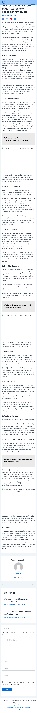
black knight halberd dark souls (18, 705)
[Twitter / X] (18, 577)
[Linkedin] (15, 19)
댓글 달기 (6, 604)
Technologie (13, 604)
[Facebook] (3, 19)
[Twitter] (7, 19)
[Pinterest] (11, 19)
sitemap (18, 709)
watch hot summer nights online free (18, 707)
